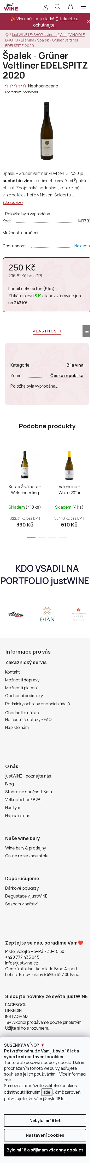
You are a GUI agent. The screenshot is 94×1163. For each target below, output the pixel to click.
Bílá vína (75, 365)
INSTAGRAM (16, 1016)
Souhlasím (45, 1150)
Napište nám (17, 727)
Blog (9, 784)
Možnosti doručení (20, 233)
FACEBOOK (16, 1005)
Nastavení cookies (45, 1135)
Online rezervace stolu (26, 856)
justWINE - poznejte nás (28, 776)
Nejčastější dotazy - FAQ (28, 719)
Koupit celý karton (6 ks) (31, 288)
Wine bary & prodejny (25, 848)
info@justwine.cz (21, 963)
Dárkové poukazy (22, 888)
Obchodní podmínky (24, 695)
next (88, 467)
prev (5, 467)
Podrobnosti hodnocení (21, 92)
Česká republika (67, 375)
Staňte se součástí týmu (28, 792)
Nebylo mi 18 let (45, 1120)
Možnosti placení (21, 688)
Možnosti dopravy (22, 680)
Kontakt (12, 672)
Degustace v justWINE (26, 896)
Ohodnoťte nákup (22, 713)
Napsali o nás (17, 815)
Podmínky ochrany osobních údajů (37, 704)
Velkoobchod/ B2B (22, 799)
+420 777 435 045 (22, 957)
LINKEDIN (13, 1010)
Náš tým (12, 807)
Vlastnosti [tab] (47, 331)
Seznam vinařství (21, 904)
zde (7, 1080)
